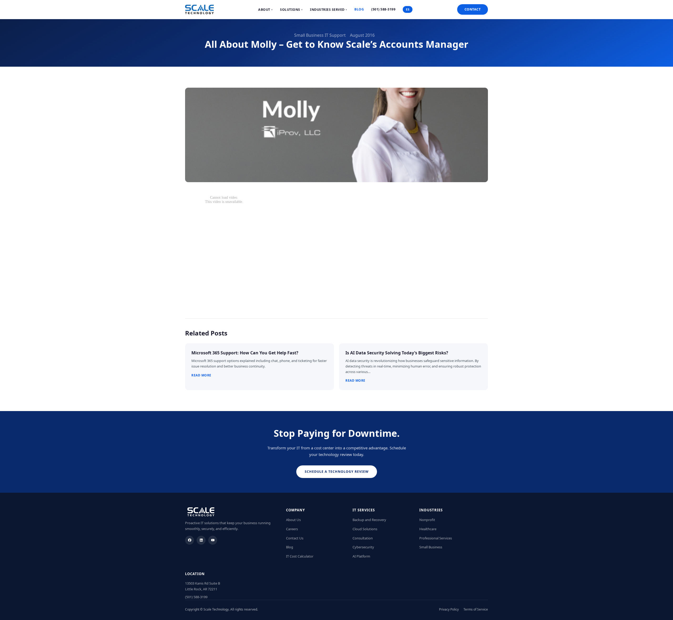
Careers (292, 529)
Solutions (291, 9)
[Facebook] (189, 540)
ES (407, 9)
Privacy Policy (449, 609)
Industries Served (328, 9)
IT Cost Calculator (299, 556)
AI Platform (361, 556)
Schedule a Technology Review (337, 471)
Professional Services (435, 538)
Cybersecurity (363, 547)
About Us (293, 519)
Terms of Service (475, 609)
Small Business (430, 547)
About (265, 9)
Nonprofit (427, 519)
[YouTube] (212, 540)
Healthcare (427, 529)
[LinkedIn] (201, 540)
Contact (473, 9)
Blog (359, 9)
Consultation (363, 538)
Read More (201, 375)
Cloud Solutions (365, 529)
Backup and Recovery (369, 519)
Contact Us (294, 538)
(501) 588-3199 (383, 9)
